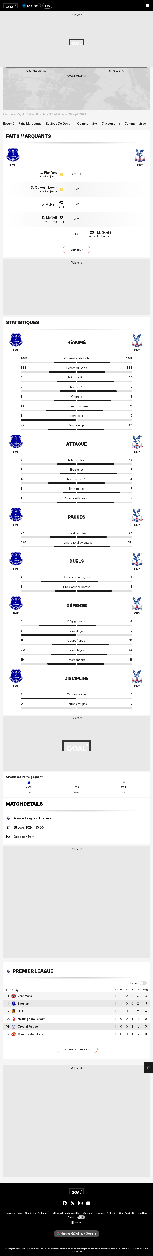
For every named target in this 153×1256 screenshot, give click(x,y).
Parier (71, 1217)
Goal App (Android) (106, 1213)
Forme (133, 983)
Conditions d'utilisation (36, 1213)
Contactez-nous (13, 1213)
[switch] (143, 983)
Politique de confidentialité (65, 1213)
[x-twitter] (73, 1203)
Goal (23, 1248)
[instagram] (80, 1203)
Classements (111, 123)
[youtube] (88, 1203)
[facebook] (65, 1203)
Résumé (8, 123)
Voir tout (76, 249)
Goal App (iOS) (126, 1213)
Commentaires (135, 123)
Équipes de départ (59, 123)
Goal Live (142, 1213)
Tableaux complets (76, 1049)
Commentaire (87, 123)
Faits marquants (30, 123)
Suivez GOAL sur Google (78, 1233)
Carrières (87, 1213)
